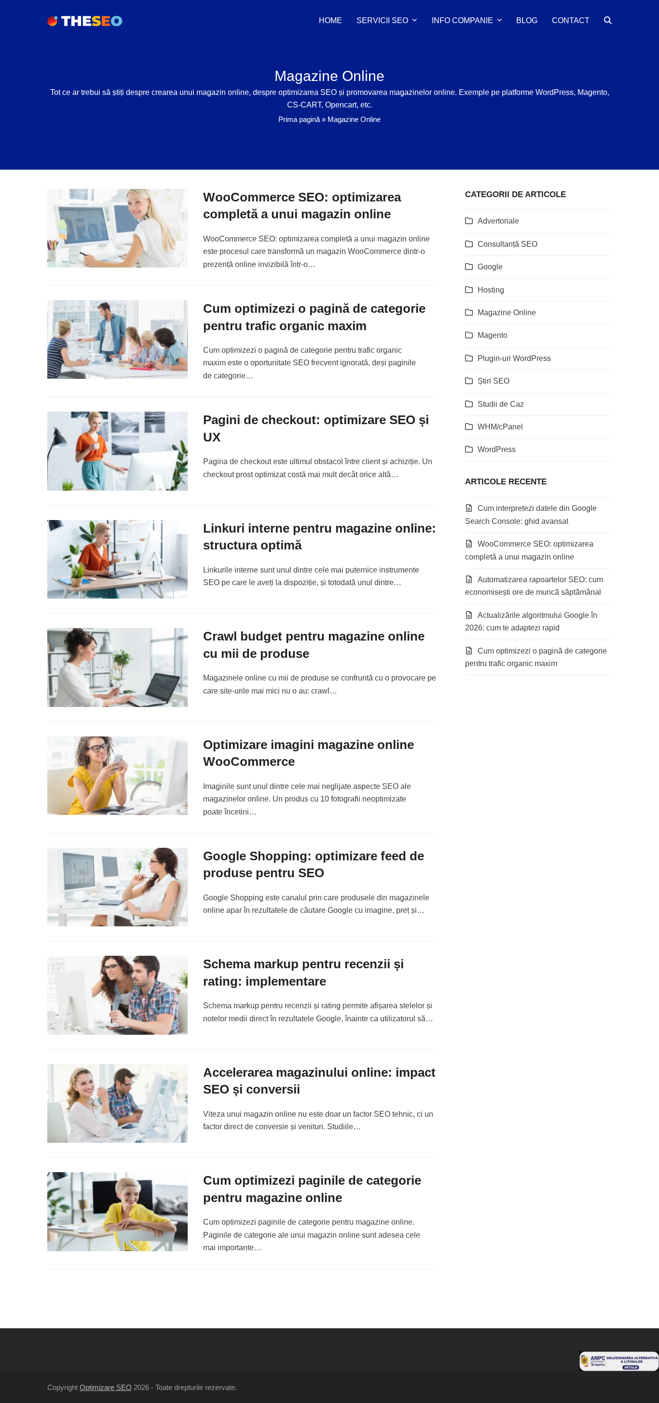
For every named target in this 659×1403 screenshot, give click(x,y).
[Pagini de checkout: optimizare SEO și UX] (117, 450)
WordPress (497, 449)
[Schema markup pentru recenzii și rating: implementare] (117, 994)
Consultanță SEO (507, 244)
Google (490, 267)
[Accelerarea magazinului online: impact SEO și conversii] (117, 1103)
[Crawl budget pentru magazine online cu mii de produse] (117, 667)
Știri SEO (493, 381)
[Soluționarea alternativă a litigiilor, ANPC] (619, 1368)
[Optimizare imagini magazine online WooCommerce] (117, 775)
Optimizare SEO (106, 1387)
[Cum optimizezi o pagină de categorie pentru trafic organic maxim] (117, 339)
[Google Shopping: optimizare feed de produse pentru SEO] (117, 886)
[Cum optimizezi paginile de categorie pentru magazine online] (117, 1211)
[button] (608, 21)
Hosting (491, 290)
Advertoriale (498, 221)
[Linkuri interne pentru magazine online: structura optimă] (117, 559)
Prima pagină (299, 119)
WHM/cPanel (500, 427)
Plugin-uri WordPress (514, 358)
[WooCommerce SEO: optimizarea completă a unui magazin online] (117, 228)
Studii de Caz (501, 404)
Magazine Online (507, 312)
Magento (493, 335)
